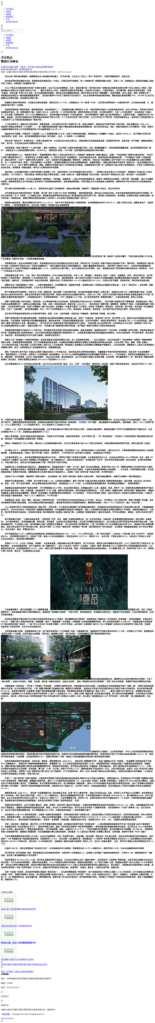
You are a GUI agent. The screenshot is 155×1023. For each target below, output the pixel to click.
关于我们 (10, 9)
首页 (3, 972)
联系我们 (10, 16)
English (9, 21)
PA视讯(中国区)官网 (9, 67)
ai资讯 (8, 11)
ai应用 (8, 14)
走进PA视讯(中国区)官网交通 (24, 964)
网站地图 (6, 1014)
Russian (15, 21)
